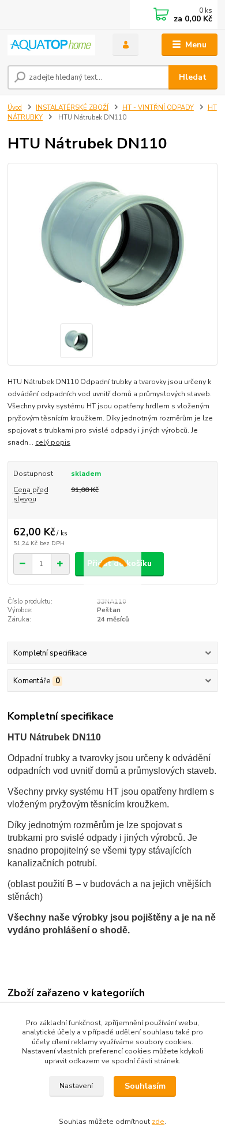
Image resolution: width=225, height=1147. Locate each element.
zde (158, 1121)
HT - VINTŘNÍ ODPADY (158, 107)
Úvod (14, 107)
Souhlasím (145, 1086)
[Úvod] (51, 45)
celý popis (52, 442)
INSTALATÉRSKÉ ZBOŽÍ (72, 107)
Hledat (193, 77)
